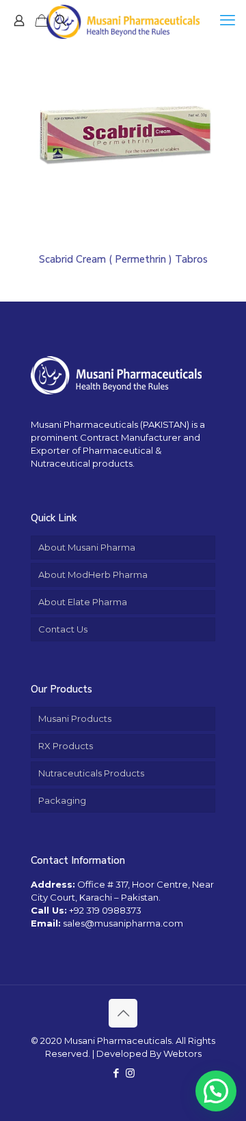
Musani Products (74, 718)
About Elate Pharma (82, 601)
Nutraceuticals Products (91, 773)
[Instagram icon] (130, 1072)
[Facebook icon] (116, 1072)
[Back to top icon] (123, 1013)
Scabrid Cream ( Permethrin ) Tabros (123, 259)
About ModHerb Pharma (93, 574)
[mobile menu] (227, 20)
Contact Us (62, 629)
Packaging (62, 800)
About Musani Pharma (86, 547)
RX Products (65, 745)
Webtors (182, 1053)
